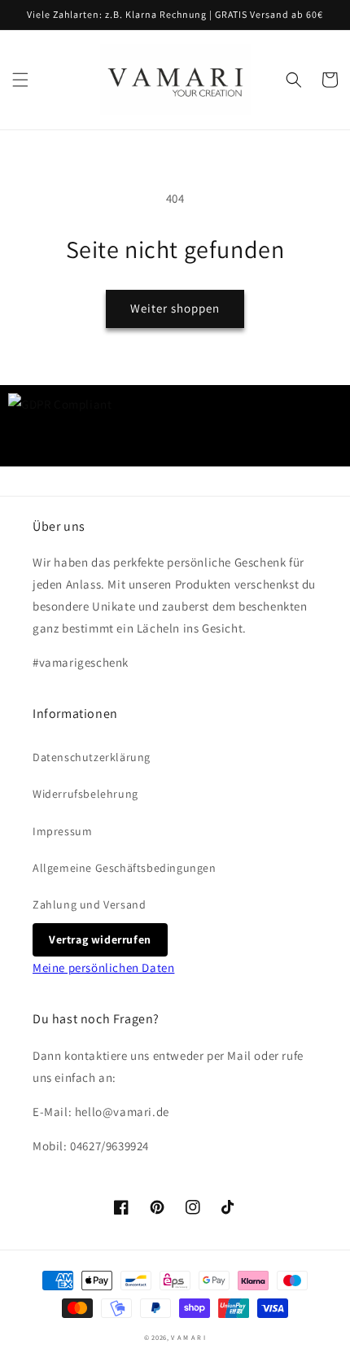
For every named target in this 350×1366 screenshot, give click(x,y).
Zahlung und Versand (89, 904)
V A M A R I (188, 1337)
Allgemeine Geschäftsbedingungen (125, 867)
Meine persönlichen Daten (103, 967)
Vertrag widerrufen (100, 939)
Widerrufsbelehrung (85, 793)
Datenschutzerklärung (92, 757)
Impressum (62, 831)
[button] (20, 80)
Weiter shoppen (175, 308)
